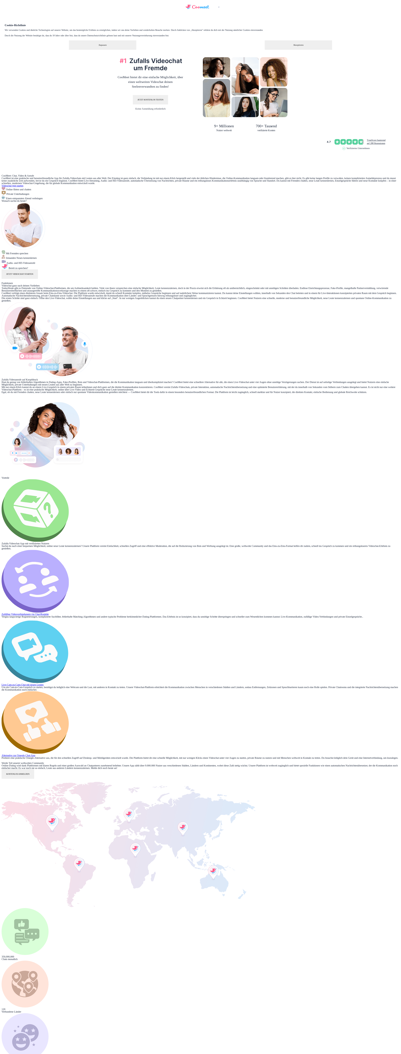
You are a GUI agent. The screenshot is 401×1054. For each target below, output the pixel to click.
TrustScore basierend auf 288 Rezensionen (376, 141)
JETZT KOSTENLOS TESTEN (150, 100)
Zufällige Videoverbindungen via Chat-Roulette (25, 614)
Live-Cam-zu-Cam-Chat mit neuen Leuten (23, 684)
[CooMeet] (197, 8)
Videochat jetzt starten (12, 185)
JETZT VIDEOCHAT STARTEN (19, 274)
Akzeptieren (298, 45)
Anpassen (103, 45)
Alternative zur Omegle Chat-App (18, 755)
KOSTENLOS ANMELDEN (17, 774)
